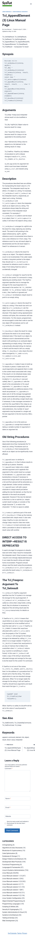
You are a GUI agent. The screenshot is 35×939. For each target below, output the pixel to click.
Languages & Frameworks (11, 867)
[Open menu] (31, 3)
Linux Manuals (6, 11)
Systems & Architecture (10, 915)
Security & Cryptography (10, 909)
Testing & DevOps (8, 918)
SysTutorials (12, 933)
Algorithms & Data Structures (12, 848)
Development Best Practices (11, 862)
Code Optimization (8, 853)
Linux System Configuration (11, 898)
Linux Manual (7, 29)
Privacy (24, 933)
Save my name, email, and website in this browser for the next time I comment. (18, 823)
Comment (8, 768)
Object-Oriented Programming (12, 901)
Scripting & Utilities (8, 907)
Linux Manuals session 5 (10, 887)
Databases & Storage (9, 856)
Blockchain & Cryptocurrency (12, 850)
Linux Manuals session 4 (10, 884)
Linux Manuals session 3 (20, 11)
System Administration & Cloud (13, 912)
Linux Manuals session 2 (10, 878)
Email (7, 807)
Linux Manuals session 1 (10, 876)
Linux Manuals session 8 (10, 893)
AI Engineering (7, 845)
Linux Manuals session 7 (10, 890)
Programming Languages (11, 904)
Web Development (8, 921)
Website (8, 816)
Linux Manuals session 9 (10, 895)
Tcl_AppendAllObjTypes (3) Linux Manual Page (13, 747)
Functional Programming (10, 864)
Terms (19, 933)
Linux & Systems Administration (13, 870)
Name (8, 798)
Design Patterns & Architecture (12, 859)
